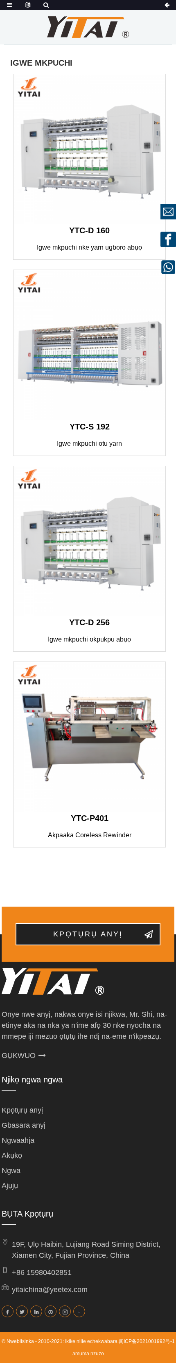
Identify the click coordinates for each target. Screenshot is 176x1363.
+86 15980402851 (42, 1272)
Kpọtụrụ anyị (22, 1110)
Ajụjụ (10, 1186)
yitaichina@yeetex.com (50, 1290)
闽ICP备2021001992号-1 (147, 1341)
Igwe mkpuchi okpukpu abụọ (89, 639)
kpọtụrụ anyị (88, 934)
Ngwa (11, 1170)
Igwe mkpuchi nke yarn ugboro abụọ (89, 247)
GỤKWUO (19, 1055)
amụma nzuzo (88, 1353)
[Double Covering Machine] (89, 541)
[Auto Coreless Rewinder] (89, 737)
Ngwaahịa (18, 1140)
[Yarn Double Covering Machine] (89, 149)
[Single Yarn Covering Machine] (89, 345)
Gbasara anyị (23, 1125)
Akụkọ (12, 1155)
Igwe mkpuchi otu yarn (89, 443)
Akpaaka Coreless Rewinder (89, 835)
